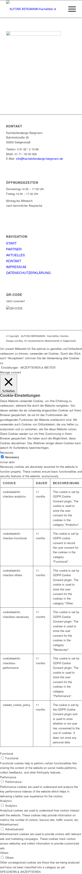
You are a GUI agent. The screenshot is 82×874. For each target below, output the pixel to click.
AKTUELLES (15, 255)
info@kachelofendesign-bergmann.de (39, 158)
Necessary (12, 457)
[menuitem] (70, 9)
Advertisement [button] (9, 824)
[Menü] (70, 9)
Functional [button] (6, 753)
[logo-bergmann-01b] (34, 9)
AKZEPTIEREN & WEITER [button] (37, 367)
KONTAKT (13, 260)
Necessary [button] (7, 452)
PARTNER (14, 249)
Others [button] (4, 853)
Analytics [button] (6, 801)
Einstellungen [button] (9, 367)
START (11, 243)
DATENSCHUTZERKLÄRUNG (28, 272)
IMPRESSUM (16, 266)
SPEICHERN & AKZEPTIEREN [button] (20, 872)
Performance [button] (8, 777)
